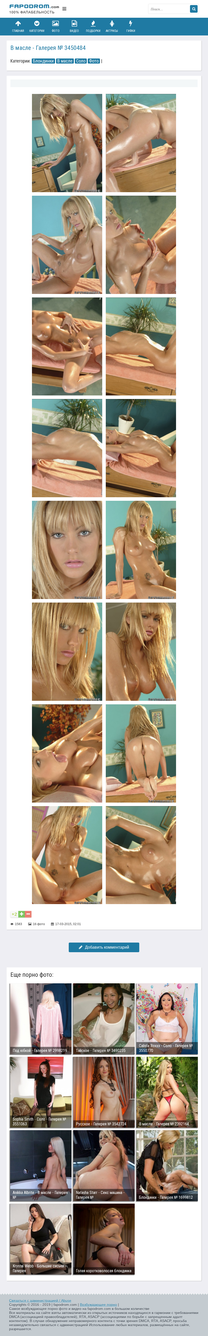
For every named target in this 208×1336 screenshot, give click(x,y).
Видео (74, 31)
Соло (80, 61)
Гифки (130, 31)
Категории (36, 31)
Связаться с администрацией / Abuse (40, 1301)
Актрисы (112, 31)
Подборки (93, 31)
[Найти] (194, 9)
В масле (65, 61)
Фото (56, 31)
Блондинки (43, 61)
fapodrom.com (34, 9)
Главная (18, 31)
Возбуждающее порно (98, 1305)
